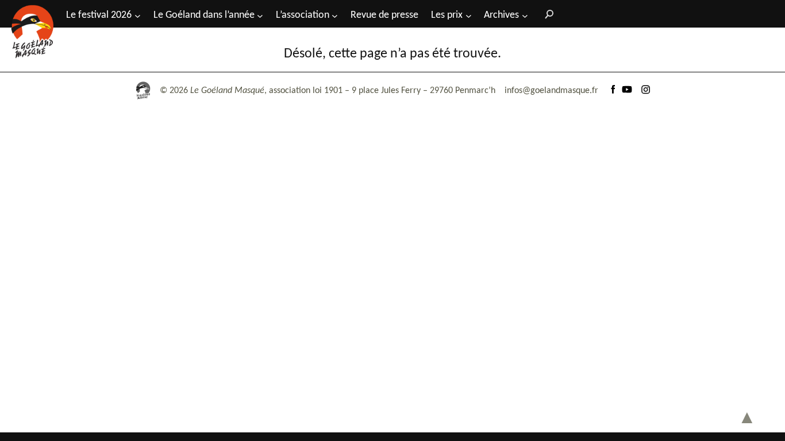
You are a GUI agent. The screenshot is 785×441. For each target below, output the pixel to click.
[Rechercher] (546, 14)
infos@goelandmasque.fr (551, 90)
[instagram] (645, 90)
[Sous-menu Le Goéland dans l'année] (260, 15)
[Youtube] (627, 90)
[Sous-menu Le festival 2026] (137, 15)
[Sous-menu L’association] (335, 15)
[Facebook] (613, 90)
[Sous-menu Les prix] (468, 15)
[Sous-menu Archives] (525, 15)
